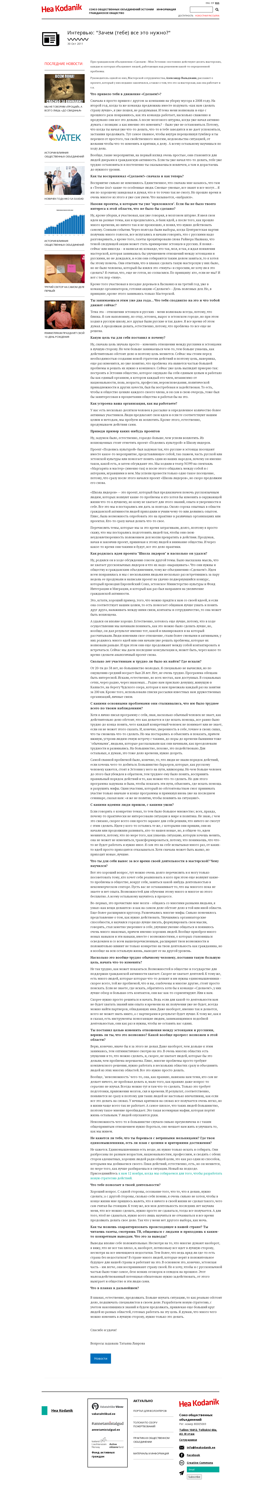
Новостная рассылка (207, 15)
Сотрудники (188, 1440)
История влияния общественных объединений (64, 242)
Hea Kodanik (62, 1410)
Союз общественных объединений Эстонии (121, 9)
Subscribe (194, 1477)
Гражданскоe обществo (106, 13)
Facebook (193, 1455)
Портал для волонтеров (150, 1411)
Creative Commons (200, 1463)
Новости (100, 1358)
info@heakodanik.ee (201, 1447)
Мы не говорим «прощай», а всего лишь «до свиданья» (63, 108)
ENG (208, 3)
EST (212, 3)
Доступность (185, 15)
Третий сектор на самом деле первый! (64, 288)
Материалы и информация (151, 1453)
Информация (166, 9)
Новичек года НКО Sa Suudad (64, 198)
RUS (217, 3)
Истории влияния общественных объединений (64, 154)
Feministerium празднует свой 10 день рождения (64, 335)
